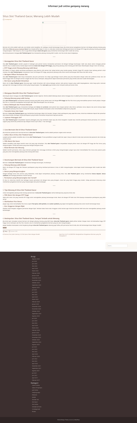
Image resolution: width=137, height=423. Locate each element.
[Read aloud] (4, 227)
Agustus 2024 (36, 316)
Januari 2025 (35, 304)
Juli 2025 (34, 290)
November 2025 (36, 280)
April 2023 (35, 354)
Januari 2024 (35, 332)
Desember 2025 (36, 278)
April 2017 (35, 378)
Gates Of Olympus (37, 387)
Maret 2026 (35, 271)
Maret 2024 (35, 328)
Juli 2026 (34, 261)
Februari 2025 (36, 301)
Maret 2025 (35, 299)
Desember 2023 (36, 335)
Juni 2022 (34, 359)
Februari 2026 (36, 273)
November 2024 (36, 309)
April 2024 (35, 325)
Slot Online (35, 404)
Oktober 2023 (36, 339)
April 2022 (35, 363)
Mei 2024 (34, 323)
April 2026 (35, 268)
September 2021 (36, 368)
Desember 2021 (36, 366)
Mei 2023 (34, 351)
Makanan (34, 395)
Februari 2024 (36, 330)
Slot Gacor (35, 402)
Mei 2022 (34, 361)
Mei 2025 (34, 294)
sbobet (34, 397)
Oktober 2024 (36, 311)
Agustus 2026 (36, 259)
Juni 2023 (34, 349)
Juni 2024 (34, 320)
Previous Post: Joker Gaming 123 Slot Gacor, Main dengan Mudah (22, 234)
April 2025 (35, 297)
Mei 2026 (34, 266)
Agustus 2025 (36, 287)
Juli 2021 (34, 373)
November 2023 (36, 337)
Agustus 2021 (36, 370)
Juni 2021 (34, 375)
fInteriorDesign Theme (62, 419)
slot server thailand (18, 49)
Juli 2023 (34, 347)
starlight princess (36, 406)
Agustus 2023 (36, 344)
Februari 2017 (36, 380)
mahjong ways (36, 392)
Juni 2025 (34, 292)
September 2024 (36, 313)
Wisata (34, 411)
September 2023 (36, 342)
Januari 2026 (35, 275)
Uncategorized (8, 19)
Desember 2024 (36, 306)
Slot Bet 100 (35, 399)
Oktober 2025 (36, 282)
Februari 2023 (36, 356)
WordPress (77, 419)
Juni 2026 (34, 263)
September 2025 (36, 285)
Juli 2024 (34, 318)
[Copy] (6, 227)
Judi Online (35, 390)
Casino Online (36, 385)
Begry (6, 231)
